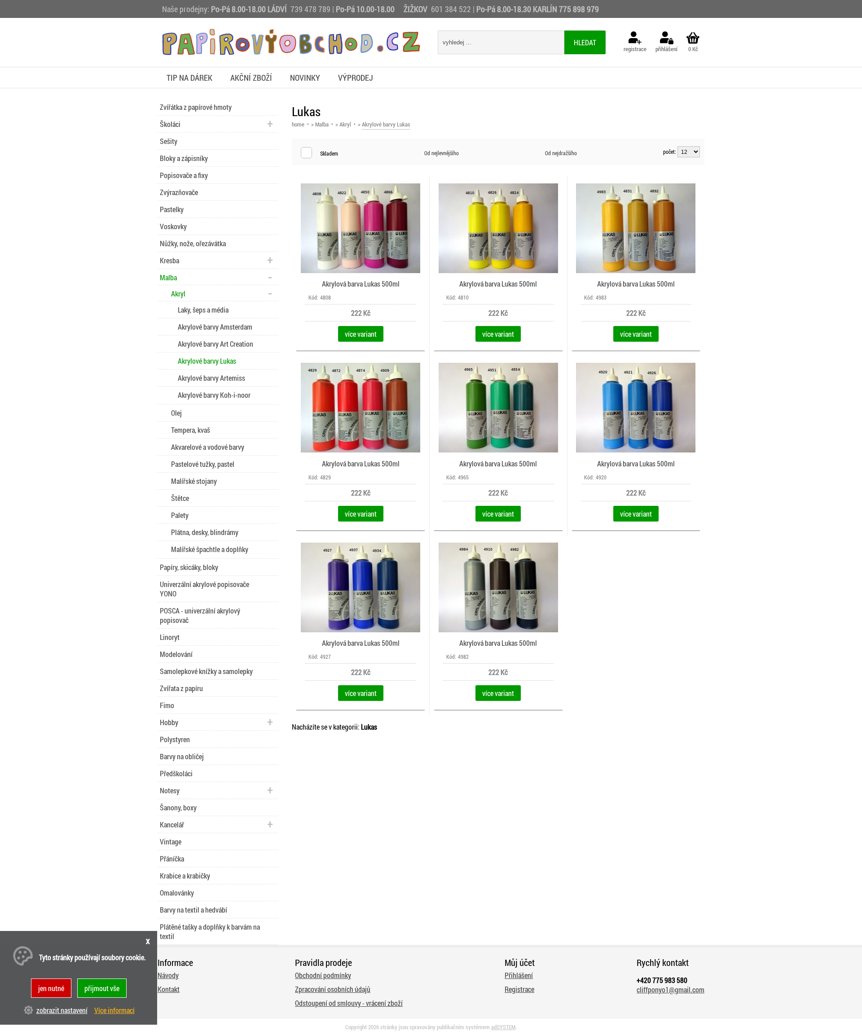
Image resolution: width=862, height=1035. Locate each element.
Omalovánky (177, 892)
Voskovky (173, 226)
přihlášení (666, 49)
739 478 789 (310, 9)
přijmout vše (101, 988)
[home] (291, 52)
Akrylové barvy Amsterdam (215, 326)
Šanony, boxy (178, 807)
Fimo (167, 705)
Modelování (176, 654)
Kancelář (172, 824)
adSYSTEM (503, 1027)
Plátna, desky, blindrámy (204, 532)
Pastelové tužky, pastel (202, 464)
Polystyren (175, 739)
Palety (180, 515)
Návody (168, 975)
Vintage (170, 841)
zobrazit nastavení (62, 1010)
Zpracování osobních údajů (332, 989)
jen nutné (51, 988)
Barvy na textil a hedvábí (193, 909)
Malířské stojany (194, 481)
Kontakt (169, 989)
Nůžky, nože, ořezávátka (193, 243)
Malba (322, 124)
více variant (361, 334)
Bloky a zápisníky (184, 158)
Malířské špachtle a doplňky (209, 549)
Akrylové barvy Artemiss (211, 378)
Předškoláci (176, 773)
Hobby (169, 722)
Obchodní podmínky (323, 975)
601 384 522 (452, 9)
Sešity (168, 141)
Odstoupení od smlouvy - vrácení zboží (349, 1003)
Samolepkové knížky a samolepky (206, 671)
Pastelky (172, 209)
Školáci (170, 124)
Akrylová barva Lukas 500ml (361, 283)
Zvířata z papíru (181, 688)
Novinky (305, 77)
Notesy (170, 790)
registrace (635, 49)
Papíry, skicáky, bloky (189, 567)
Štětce (180, 498)
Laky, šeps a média (203, 309)
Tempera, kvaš (190, 430)
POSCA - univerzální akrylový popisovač (200, 615)
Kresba (169, 260)
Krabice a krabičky (185, 875)
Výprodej (355, 77)
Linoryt (170, 637)
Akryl (345, 124)
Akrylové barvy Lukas (207, 360)
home (298, 124)
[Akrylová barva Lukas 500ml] (360, 270)
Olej (176, 412)
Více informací (114, 1010)
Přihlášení (519, 975)
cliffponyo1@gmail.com (670, 989)
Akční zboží (251, 77)
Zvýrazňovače (179, 192)
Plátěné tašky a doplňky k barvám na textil (210, 931)
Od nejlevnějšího (441, 153)
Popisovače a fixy (184, 175)
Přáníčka (172, 858)
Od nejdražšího (561, 153)
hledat (585, 42)
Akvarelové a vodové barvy (207, 447)
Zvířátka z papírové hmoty (196, 107)
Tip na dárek (189, 77)
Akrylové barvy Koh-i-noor (214, 395)
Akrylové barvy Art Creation (215, 343)
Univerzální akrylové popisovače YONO (204, 588)
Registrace (519, 989)
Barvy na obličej (182, 756)
